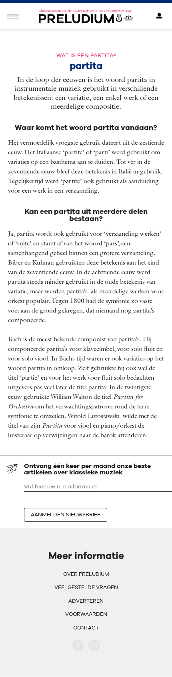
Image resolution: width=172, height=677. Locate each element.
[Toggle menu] (12, 16)
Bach (15, 339)
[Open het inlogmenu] (159, 16)
